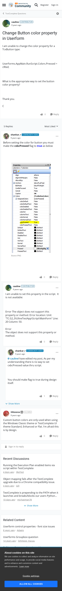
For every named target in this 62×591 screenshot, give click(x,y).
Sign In (54, 4)
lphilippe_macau (26, 540)
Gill (17, 485)
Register (44, 4)
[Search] (36, 5)
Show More (14, 403)
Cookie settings (31, 576)
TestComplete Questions (15, 13)
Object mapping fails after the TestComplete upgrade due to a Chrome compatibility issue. (29, 480)
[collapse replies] (31, 132)
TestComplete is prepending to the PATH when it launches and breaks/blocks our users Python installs (30, 494)
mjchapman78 (24, 499)
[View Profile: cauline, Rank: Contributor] (6, 23)
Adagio (20, 530)
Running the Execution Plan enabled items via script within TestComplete (29, 467)
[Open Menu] (58, 13)
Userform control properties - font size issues (29, 526)
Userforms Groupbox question (20, 537)
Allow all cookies (31, 584)
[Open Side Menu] (4, 5)
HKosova (15, 412)
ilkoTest (20, 472)
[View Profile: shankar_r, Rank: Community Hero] (6, 136)
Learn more (24, 566)
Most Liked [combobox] (51, 126)
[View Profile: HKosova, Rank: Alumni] (6, 414)
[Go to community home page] (19, 5)
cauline (15, 22)
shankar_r (16, 134)
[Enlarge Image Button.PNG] (31, 208)
